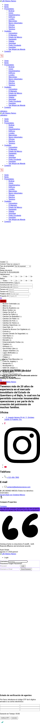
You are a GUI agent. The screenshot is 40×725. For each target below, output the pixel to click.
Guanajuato (13, 39)
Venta (6, 5)
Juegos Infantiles (11, 351)
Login (23, 566)
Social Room (8, 372)
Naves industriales (16, 23)
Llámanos (3, 111)
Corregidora (13, 33)
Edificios (12, 17)
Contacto (7, 51)
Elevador (7, 340)
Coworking (8, 338)
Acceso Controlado (11, 304)
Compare (3, 506)
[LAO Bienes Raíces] (8, 1)
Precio (2, 268)
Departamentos (14, 15)
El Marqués (13, 35)
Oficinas (12, 25)
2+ (16, 276)
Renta (6, 7)
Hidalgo (11, 41)
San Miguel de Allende (17, 49)
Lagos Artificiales (10, 353)
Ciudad (2, 262)
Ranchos (12, 27)
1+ (11, 276)
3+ (21, 276)
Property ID (4, 296)
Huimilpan (12, 43)
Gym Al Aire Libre (10, 349)
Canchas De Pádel (11, 319)
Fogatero (7, 344)
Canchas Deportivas (11, 325)
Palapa (6, 357)
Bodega (11, 11)
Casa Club (8, 327)
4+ (26, 276)
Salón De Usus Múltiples (13, 370)
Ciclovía (7, 331)
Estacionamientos (7, 283)
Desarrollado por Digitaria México (12, 495)
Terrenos (12, 29)
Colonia (3, 264)
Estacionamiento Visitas (13, 342)
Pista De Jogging (10, 361)
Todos (5, 276)
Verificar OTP (5, 718)
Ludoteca (7, 355)
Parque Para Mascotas (13, 359)
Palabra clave (5, 294)
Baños (2, 279)
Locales (12, 19)
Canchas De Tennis (11, 323)
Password (4, 564)
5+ (31, 276)
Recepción (8, 363)
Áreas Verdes (9, 310)
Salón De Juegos (10, 368)
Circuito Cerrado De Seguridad (15, 334)
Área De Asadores (11, 308)
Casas (11, 13)
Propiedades (9, 9)
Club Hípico (8, 336)
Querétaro (12, 47)
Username (4, 561)
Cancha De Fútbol (10, 314)
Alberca (7, 306)
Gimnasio (7, 346)
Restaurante (8, 366)
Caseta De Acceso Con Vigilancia (16, 329)
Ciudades (7, 31)
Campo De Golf (9, 312)
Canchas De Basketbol (12, 317)
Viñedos (7, 376)
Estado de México (15, 37)
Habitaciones (5, 274)
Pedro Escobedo (15, 45)
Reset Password (26, 569)
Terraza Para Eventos (12, 374)
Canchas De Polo (10, 321)
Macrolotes (13, 21)
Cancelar (14, 718)
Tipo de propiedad (7, 266)
